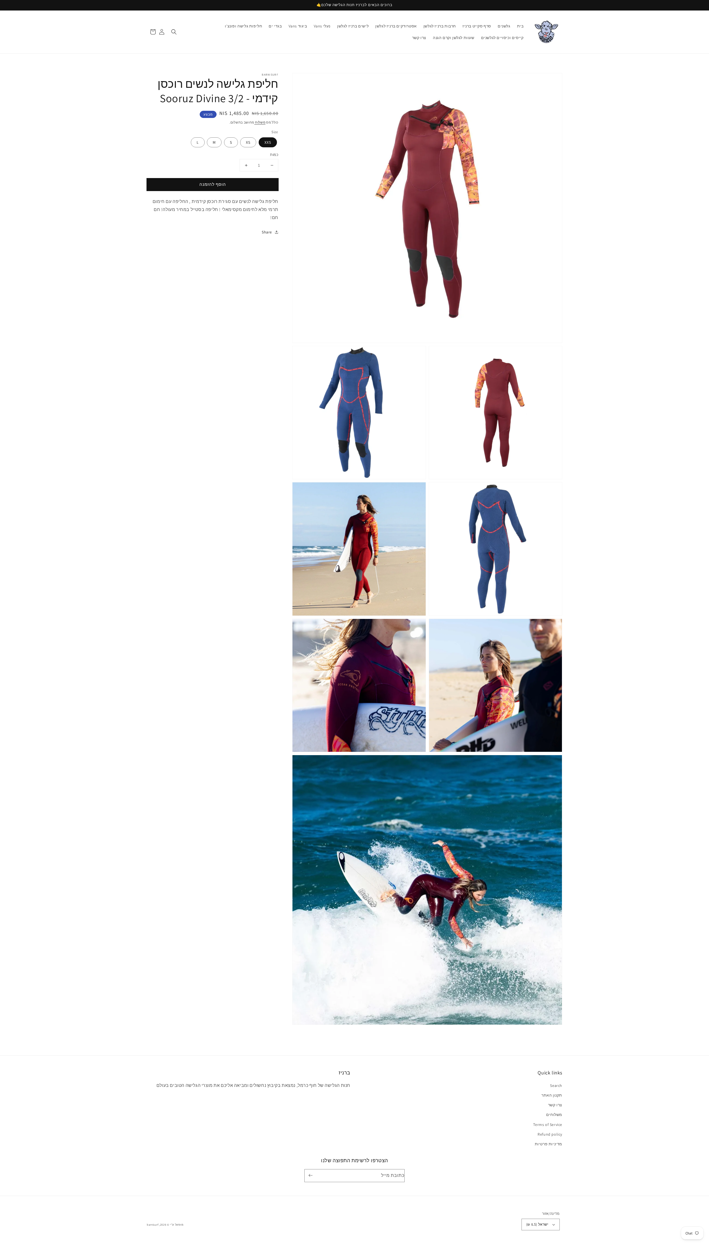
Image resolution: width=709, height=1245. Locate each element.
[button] (174, 32)
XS (248, 142)
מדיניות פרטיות (548, 1143)
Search (556, 1085)
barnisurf (152, 1224)
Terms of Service (547, 1124)
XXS (267, 142)
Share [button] (267, 232)
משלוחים (554, 1114)
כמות (274, 154)
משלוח (259, 122)
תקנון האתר (551, 1095)
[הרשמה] (311, 1175)
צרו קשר (555, 1104)
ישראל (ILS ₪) (537, 1224)
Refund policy (550, 1134)
